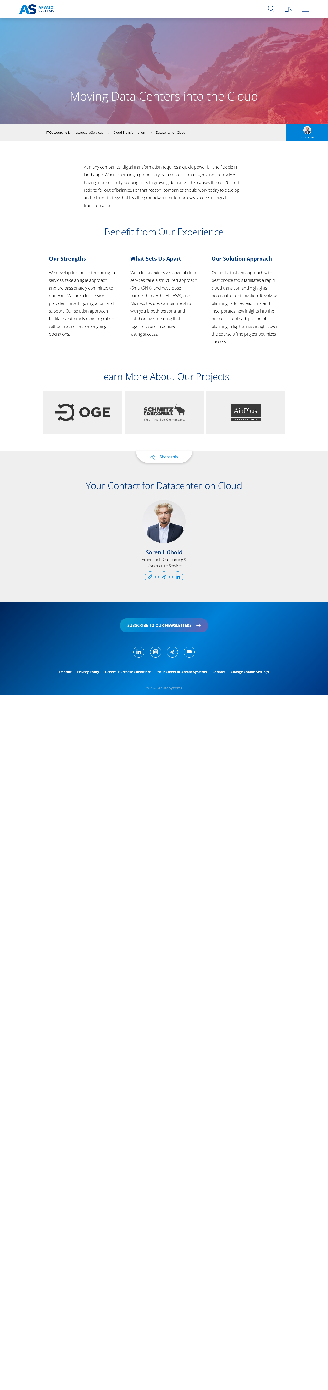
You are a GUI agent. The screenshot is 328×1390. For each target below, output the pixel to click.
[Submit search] (271, 9)
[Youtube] (189, 652)
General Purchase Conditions (128, 672)
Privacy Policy (88, 672)
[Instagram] (155, 652)
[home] (36, 9)
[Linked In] (138, 652)
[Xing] (172, 652)
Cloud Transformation (129, 132)
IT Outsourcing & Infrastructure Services (74, 132)
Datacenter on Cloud (170, 132)
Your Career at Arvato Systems (182, 672)
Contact (219, 672)
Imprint (65, 672)
